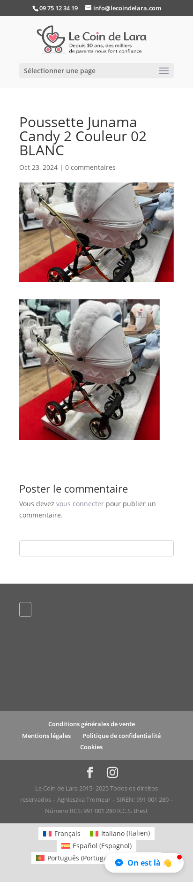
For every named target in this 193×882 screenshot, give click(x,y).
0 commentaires (90, 167)
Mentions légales (46, 735)
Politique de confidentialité (121, 735)
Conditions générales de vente (91, 724)
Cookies (91, 747)
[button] (144, 863)
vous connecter (80, 503)
